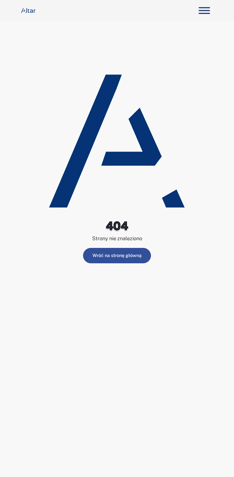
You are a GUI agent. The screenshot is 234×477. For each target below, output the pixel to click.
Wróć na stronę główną (117, 255)
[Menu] (203, 10)
